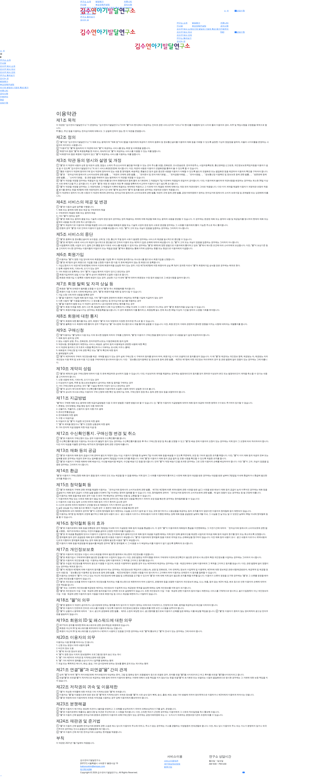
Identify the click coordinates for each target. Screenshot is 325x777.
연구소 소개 (85, 1)
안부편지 (224, 29)
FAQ (222, 32)
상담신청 (241, 10)
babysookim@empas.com (92, 766)
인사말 (83, 4)
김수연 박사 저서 (184, 32)
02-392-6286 (86, 769)
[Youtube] (243, 772)
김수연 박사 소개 (184, 29)
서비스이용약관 (171, 760)
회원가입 (168, 767)
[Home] (120, 756)
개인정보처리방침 (172, 763)
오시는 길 (84, 19)
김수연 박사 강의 (184, 35)
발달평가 (99, 1)
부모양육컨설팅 (102, 4)
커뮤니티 (128, 1)
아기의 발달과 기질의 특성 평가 (206, 29)
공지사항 (128, 4)
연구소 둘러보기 (87, 16)
